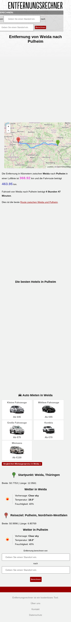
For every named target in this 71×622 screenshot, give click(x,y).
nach (43, 19)
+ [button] (8, 126)
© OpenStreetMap (63, 166)
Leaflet (50, 166)
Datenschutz (35, 615)
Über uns (35, 603)
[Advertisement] (35, 81)
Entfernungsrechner (22, 597)
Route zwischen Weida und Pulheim (39, 202)
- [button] (8, 131)
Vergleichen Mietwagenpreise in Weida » (22, 464)
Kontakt (35, 609)
